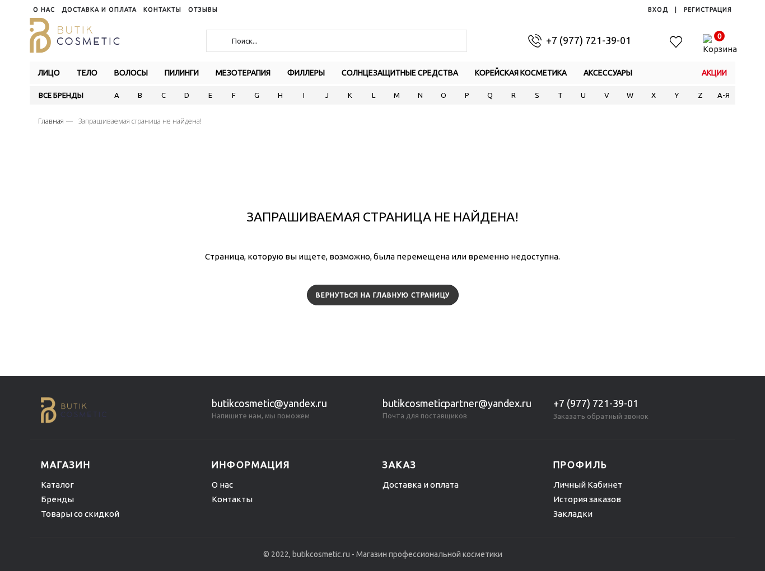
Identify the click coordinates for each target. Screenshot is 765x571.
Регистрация (708, 9)
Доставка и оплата (420, 484)
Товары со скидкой (80, 513)
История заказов (587, 499)
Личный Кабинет (587, 484)
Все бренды (61, 95)
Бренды (57, 499)
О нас (222, 484)
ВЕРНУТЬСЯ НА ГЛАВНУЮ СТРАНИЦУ (383, 295)
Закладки (573, 513)
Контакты (232, 499)
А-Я (723, 95)
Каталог (57, 484)
